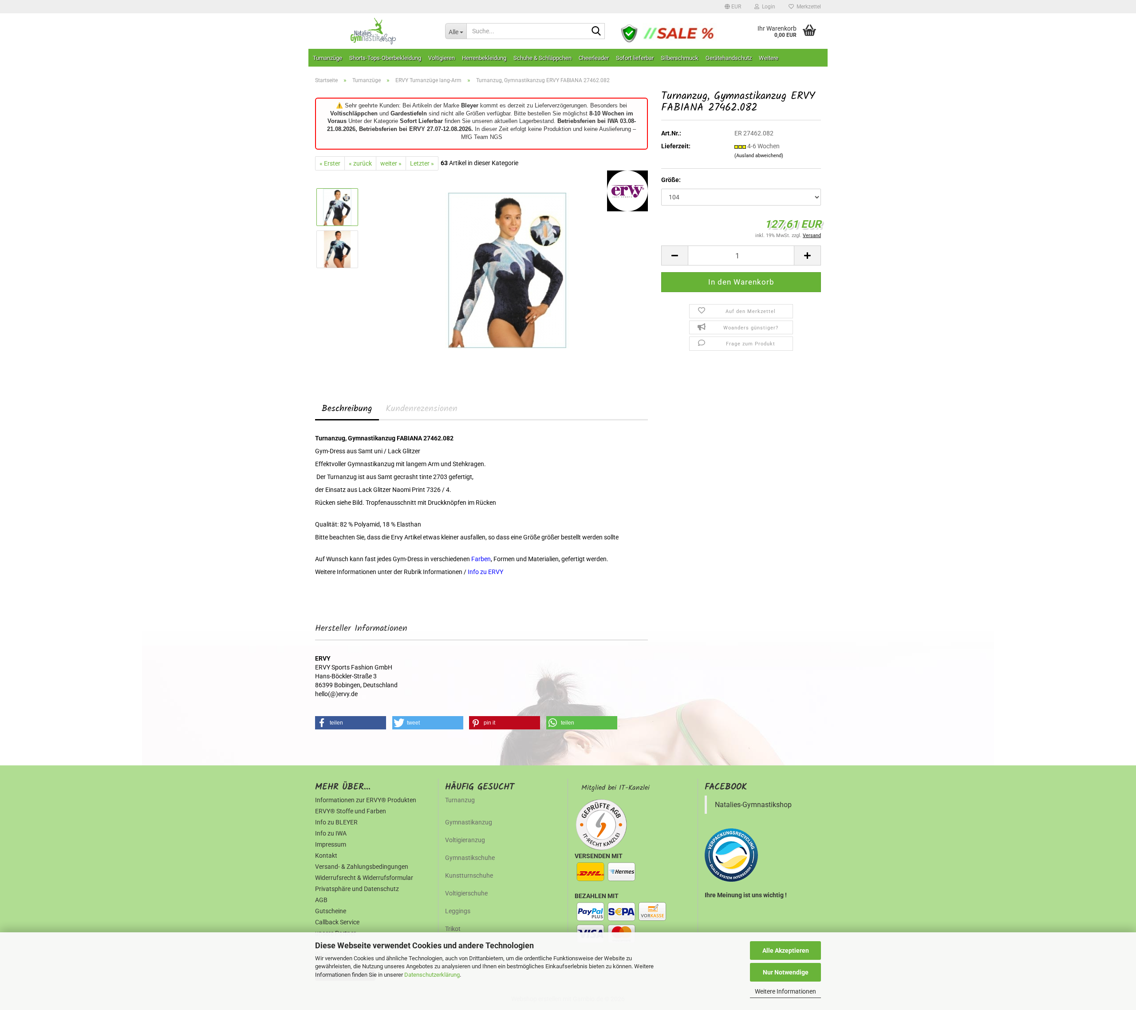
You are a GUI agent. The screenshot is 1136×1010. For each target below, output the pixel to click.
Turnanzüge (327, 58)
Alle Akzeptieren (785, 950)
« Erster (330, 163)
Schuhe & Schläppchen (542, 58)
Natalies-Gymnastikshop (753, 804)
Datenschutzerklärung (432, 974)
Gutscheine (330, 911)
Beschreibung (347, 409)
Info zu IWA (331, 833)
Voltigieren (441, 58)
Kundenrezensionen (422, 409)
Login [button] (767, 7)
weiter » (391, 163)
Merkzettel (807, 7)
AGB (321, 899)
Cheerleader (594, 58)
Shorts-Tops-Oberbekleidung (385, 58)
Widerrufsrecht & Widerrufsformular (364, 877)
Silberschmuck (679, 58)
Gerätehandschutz (729, 58)
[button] (733, 6)
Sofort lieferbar (635, 58)
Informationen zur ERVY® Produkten (365, 800)
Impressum (330, 844)
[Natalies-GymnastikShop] (373, 31)
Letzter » (422, 163)
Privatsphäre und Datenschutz (357, 888)
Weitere (768, 58)
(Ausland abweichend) (758, 155)
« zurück (360, 163)
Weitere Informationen (785, 991)
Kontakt (326, 855)
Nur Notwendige (786, 972)
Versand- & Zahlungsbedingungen (361, 866)
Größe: (671, 179)
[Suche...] (596, 32)
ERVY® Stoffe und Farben (350, 811)
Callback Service (337, 922)
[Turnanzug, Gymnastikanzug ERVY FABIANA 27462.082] (507, 269)
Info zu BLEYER (336, 822)
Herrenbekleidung (484, 58)
